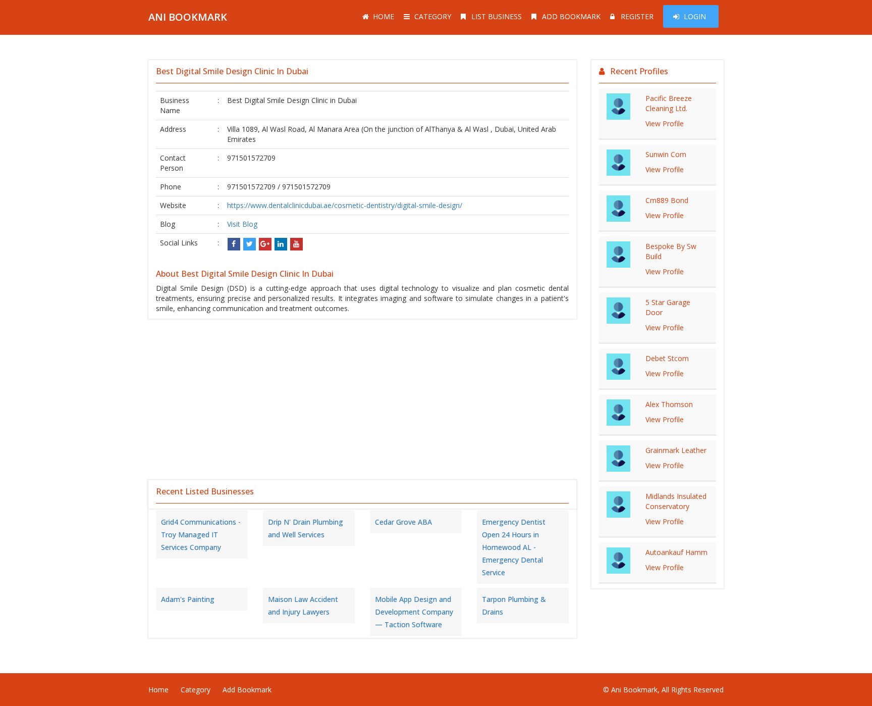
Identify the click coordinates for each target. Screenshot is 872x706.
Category (432, 16)
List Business (496, 16)
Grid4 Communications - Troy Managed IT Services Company (201, 534)
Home (383, 16)
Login (695, 16)
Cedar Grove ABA (403, 522)
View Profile (664, 123)
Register (637, 16)
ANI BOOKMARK (187, 17)
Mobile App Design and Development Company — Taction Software (414, 611)
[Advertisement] (362, 399)
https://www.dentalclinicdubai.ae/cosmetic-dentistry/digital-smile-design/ (344, 205)
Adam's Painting (187, 599)
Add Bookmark (571, 16)
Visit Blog (242, 224)
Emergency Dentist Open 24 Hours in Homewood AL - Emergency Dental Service (514, 547)
